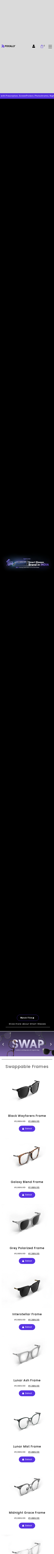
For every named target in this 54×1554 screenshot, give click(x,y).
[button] (3, 1044)
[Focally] (8, 46)
